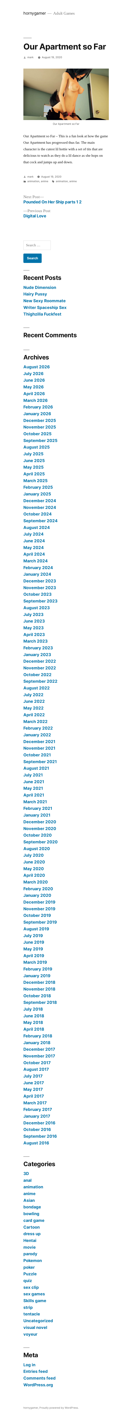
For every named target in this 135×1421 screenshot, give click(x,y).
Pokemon (32, 1260)
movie (29, 1247)
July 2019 (33, 935)
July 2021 (33, 774)
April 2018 (33, 1029)
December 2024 (39, 500)
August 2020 (36, 848)
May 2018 (33, 1022)
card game (33, 1220)
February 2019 (37, 969)
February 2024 (38, 567)
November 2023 (39, 587)
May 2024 (33, 547)
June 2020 (34, 861)
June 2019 (33, 942)
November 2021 (39, 748)
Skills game (34, 1300)
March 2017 (35, 1102)
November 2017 (39, 1056)
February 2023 (38, 647)
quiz (27, 1280)
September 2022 (40, 681)
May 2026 (33, 386)
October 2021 (37, 754)
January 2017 (36, 1116)
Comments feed (39, 1378)
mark (30, 57)
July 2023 (33, 614)
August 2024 (36, 527)
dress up (32, 1233)
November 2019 (39, 908)
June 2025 (34, 460)
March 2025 (35, 480)
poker (29, 1267)
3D (26, 1173)
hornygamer (34, 13)
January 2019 (36, 975)
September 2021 (40, 761)
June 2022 (34, 701)
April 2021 (33, 795)
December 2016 (39, 1122)
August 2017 (36, 1069)
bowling (31, 1213)
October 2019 (37, 915)
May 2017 (33, 1089)
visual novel (35, 1327)
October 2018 (37, 995)
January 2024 (37, 574)
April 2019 (33, 955)
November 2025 (39, 427)
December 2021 (39, 741)
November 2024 (39, 507)
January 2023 (37, 654)
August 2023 (36, 607)
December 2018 (39, 982)
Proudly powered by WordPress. (59, 1407)
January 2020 (37, 895)
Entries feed (35, 1371)
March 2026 (35, 400)
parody (30, 1253)
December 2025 (39, 420)
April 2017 (33, 1096)
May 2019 (33, 948)
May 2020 (33, 868)
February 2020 (38, 888)
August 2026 (36, 366)
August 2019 (36, 928)
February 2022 (38, 728)
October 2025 (37, 433)
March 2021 (35, 801)
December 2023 (39, 580)
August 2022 (36, 688)
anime (44, 181)
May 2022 (33, 708)
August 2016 (36, 1142)
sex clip (31, 1287)
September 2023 (40, 601)
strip (28, 1307)
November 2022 (39, 667)
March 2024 (35, 560)
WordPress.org (38, 1384)
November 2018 (39, 989)
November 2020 (39, 828)
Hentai (29, 1240)
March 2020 (35, 882)
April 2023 (34, 634)
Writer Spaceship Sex (45, 307)
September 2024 (40, 520)
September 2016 (40, 1136)
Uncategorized (38, 1320)
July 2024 (33, 534)
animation (33, 181)
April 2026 (34, 393)
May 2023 (33, 627)
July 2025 (33, 453)
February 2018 (37, 1035)
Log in (29, 1364)
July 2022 (33, 694)
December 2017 (39, 1049)
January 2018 (36, 1042)
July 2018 (33, 1009)
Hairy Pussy (35, 294)
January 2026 (37, 413)
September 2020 (40, 841)
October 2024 (37, 514)
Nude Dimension (39, 287)
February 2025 (38, 487)
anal (27, 1180)
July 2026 (33, 373)
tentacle (31, 1313)
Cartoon (31, 1227)
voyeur (30, 1334)
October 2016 (37, 1129)
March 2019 (35, 962)
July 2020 (33, 855)
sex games (34, 1293)
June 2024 (34, 540)
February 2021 (37, 808)
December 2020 (39, 821)
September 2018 (40, 1002)
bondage (32, 1206)
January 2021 (36, 815)
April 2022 (34, 714)
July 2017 (33, 1076)
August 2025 (36, 447)
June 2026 (34, 380)
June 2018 (33, 1015)
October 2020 (37, 835)
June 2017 (33, 1082)
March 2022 (35, 721)
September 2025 (40, 440)
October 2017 (37, 1062)
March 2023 (35, 641)
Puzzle (30, 1273)
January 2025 (37, 493)
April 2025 (34, 473)
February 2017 (37, 1109)
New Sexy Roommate (44, 300)
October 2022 (37, 674)
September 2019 (40, 922)
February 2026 (38, 406)
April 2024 (34, 554)
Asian (29, 1200)
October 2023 (37, 594)
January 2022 (37, 734)
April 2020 (34, 875)
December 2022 (39, 661)
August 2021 (36, 768)
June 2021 (33, 781)
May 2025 (33, 467)
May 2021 (33, 788)
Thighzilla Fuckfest (42, 314)
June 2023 (34, 621)
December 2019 (39, 902)
